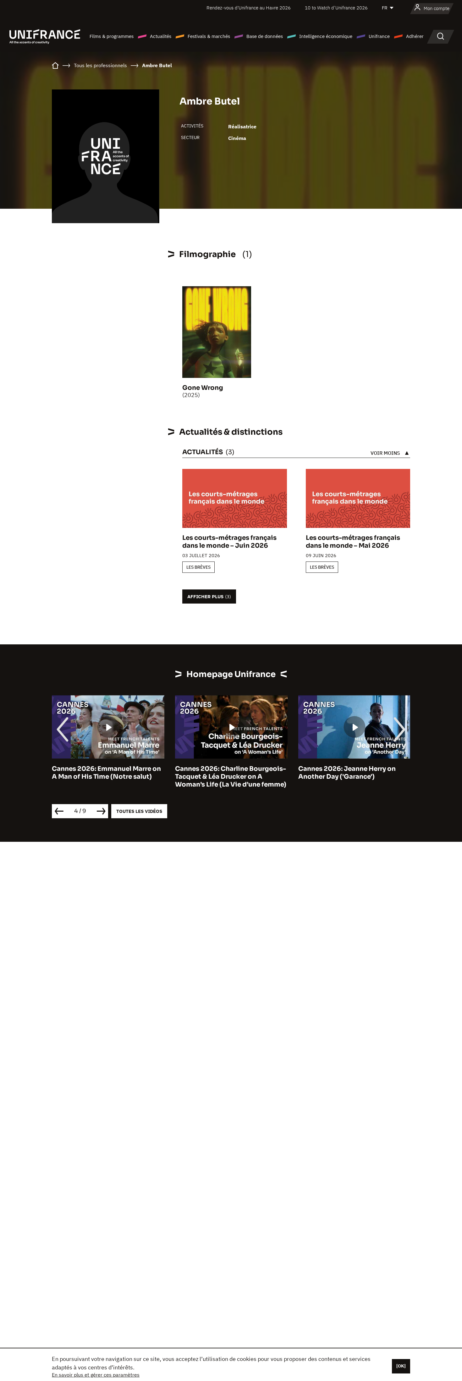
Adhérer (415, 36)
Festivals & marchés (209, 36)
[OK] (401, 1366)
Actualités (160, 36)
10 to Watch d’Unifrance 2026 (336, 8)
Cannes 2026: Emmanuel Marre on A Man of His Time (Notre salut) (106, 773)
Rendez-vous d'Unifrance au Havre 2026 (248, 8)
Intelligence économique (325, 36)
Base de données (264, 36)
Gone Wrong (202, 388)
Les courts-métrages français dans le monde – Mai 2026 (353, 542)
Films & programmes (112, 36)
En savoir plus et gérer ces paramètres (96, 1375)
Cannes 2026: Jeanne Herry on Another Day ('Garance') (347, 773)
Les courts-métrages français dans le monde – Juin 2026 (229, 542)
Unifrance (379, 36)
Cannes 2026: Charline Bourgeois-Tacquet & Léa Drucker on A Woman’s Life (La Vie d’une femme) (230, 776)
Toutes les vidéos (139, 811)
